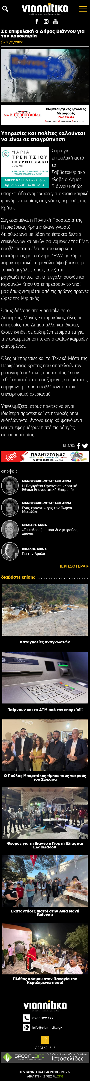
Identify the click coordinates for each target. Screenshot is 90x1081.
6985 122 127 (43, 1018)
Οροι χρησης (45, 1048)
